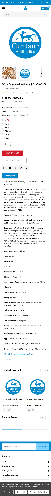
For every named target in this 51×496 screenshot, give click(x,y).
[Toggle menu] (3, 8)
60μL (7, 127)
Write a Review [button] (32, 92)
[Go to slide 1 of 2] (42, 370)
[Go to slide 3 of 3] (42, 418)
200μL (8, 134)
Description (10, 175)
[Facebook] (4, 167)
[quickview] (9, 410)
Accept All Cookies (38, 492)
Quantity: (6, 138)
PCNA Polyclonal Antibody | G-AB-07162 (20, 399)
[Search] (45, 13)
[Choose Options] (4, 410)
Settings (8, 492)
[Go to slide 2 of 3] (47, 418)
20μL (7, 124)
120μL (8, 131)
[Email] (9, 167)
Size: (5, 120)
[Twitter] (20, 167)
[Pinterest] (26, 167)
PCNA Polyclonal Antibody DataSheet (18, 354)
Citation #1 (8, 359)
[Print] (15, 167)
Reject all (21, 492)
